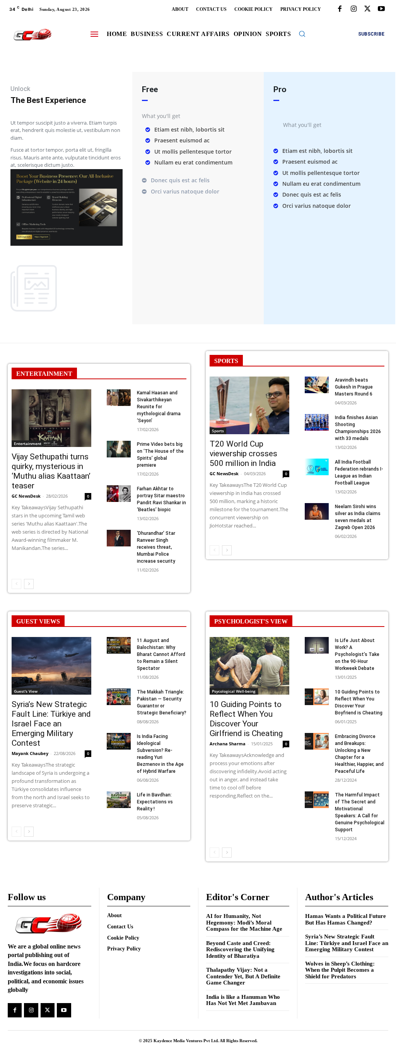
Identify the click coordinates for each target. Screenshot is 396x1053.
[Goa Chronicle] (32, 35)
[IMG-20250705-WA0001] (66, 243)
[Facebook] (339, 9)
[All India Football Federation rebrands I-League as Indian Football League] (317, 467)
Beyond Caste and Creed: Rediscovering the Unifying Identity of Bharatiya (240, 949)
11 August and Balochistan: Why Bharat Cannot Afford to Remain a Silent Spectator (161, 654)
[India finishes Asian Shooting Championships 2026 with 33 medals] (317, 422)
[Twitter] (367, 9)
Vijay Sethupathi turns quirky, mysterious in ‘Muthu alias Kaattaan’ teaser (51, 471)
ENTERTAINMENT (44, 373)
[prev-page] (16, 584)
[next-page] (29, 584)
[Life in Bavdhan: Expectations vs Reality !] (119, 799)
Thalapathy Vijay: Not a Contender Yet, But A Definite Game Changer (243, 976)
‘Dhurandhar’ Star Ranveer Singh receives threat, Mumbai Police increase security (156, 547)
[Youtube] (381, 9)
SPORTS (226, 361)
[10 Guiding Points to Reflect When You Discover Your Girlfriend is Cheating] (249, 665)
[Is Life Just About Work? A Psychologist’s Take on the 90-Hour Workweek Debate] (317, 645)
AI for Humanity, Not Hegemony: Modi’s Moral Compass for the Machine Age (244, 922)
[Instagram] (353, 9)
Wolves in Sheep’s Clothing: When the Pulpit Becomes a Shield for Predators (340, 970)
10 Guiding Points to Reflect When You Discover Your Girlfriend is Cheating (246, 719)
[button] (302, 33)
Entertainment (27, 443)
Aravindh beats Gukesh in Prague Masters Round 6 (354, 387)
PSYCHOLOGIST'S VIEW (251, 621)
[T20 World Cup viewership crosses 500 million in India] (249, 405)
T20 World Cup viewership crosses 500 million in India (243, 453)
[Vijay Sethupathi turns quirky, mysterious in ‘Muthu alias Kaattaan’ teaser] (51, 418)
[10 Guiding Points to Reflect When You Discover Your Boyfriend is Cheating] (317, 696)
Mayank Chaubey (30, 753)
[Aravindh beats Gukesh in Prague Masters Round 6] (317, 385)
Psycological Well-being (234, 691)
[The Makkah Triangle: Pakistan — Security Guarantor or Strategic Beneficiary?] (119, 696)
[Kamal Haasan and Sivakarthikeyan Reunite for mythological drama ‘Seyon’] (119, 397)
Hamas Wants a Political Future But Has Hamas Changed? (345, 919)
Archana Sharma (228, 744)
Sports (218, 430)
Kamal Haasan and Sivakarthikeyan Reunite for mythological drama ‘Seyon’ (159, 406)
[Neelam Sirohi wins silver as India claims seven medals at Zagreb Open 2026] (317, 511)
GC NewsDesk (26, 496)
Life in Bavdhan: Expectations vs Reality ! (155, 802)
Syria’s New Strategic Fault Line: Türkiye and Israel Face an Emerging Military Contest (51, 724)
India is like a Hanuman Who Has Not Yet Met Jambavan (243, 1000)
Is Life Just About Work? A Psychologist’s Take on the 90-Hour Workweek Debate (357, 654)
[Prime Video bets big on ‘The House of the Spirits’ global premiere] (119, 449)
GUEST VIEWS (38, 621)
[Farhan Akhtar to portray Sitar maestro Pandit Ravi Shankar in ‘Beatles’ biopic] (119, 493)
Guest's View (26, 691)
